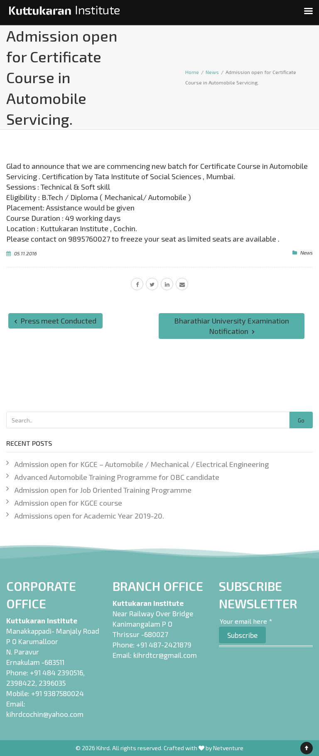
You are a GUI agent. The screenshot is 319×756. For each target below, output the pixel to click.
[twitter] (152, 284)
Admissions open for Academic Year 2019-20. (89, 515)
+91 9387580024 (57, 693)
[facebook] (137, 284)
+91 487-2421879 (163, 644)
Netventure (228, 747)
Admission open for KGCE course (68, 502)
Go (301, 420)
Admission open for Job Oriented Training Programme (103, 489)
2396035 (52, 683)
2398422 (20, 683)
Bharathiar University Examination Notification (231, 326)
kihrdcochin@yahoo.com (44, 714)
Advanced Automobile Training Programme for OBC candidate (117, 477)
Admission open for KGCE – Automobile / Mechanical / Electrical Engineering (142, 464)
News (306, 252)
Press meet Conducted (57, 320)
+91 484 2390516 (56, 672)
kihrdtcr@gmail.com (165, 655)
